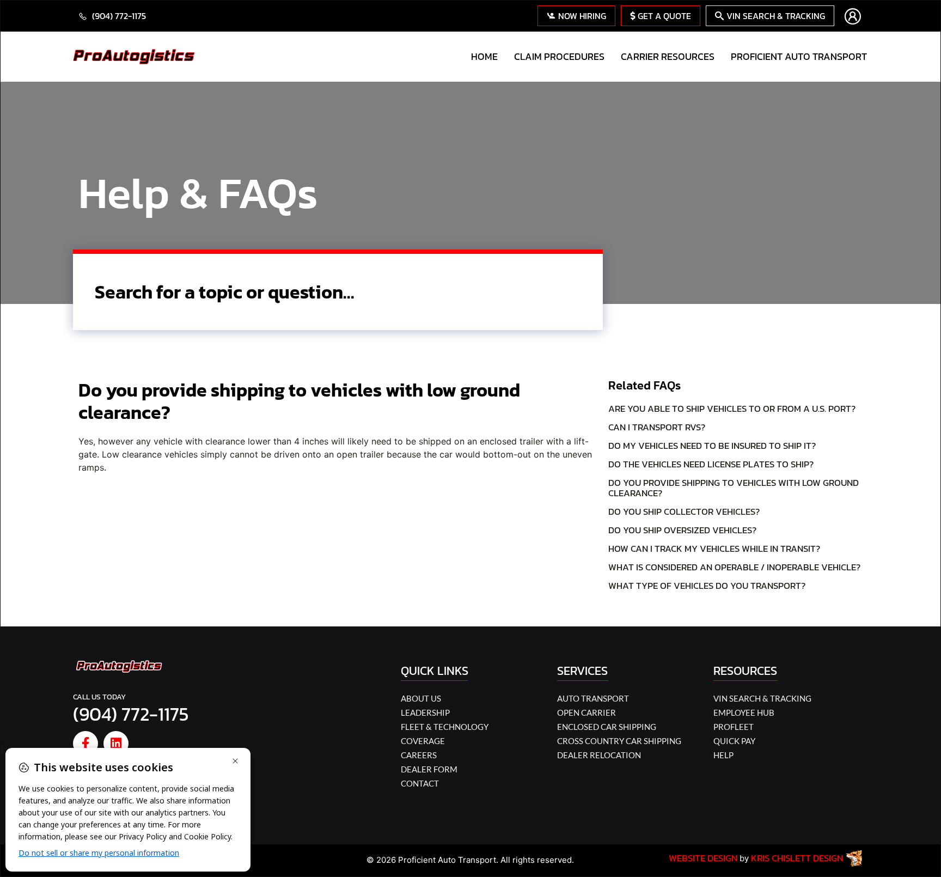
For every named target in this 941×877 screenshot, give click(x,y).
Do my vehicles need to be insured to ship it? (712, 445)
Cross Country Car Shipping (619, 741)
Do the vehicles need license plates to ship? (711, 464)
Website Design (703, 858)
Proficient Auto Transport (799, 56)
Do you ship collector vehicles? (684, 511)
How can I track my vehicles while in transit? (714, 548)
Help (723, 755)
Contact (420, 783)
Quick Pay (734, 741)
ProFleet (733, 727)
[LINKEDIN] (116, 743)
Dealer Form (429, 769)
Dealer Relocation (599, 755)
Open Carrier (586, 712)
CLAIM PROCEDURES (559, 56)
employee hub (743, 712)
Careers (419, 755)
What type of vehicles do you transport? (706, 585)
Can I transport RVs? (656, 427)
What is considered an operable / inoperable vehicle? (734, 567)
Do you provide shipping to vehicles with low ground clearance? (733, 488)
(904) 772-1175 (131, 714)
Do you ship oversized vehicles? (682, 530)
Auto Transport (593, 698)
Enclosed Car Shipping (606, 727)
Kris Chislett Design (797, 858)
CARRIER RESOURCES (667, 56)
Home (484, 56)
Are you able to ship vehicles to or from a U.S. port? (732, 408)
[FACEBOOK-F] (85, 743)
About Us (421, 698)
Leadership (425, 712)
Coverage (423, 741)
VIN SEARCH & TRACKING (762, 698)
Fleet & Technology (444, 727)
